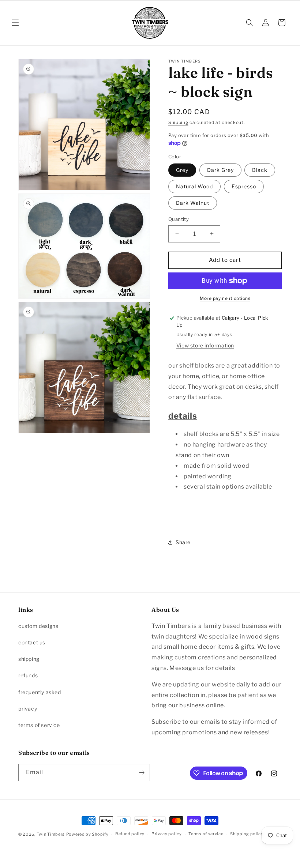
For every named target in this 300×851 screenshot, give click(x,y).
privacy (27, 708)
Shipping (178, 122)
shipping (29, 659)
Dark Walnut (192, 203)
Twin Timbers (51, 834)
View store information (205, 345)
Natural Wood (194, 186)
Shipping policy (246, 833)
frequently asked (39, 692)
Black (259, 170)
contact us (31, 642)
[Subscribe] (142, 772)
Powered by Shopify (87, 834)
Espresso (244, 186)
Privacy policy (166, 833)
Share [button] (183, 542)
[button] (15, 23)
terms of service (39, 725)
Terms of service (205, 833)
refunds (28, 675)
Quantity (178, 219)
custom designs (38, 626)
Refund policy (130, 833)
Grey (182, 170)
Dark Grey (220, 170)
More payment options (225, 298)
